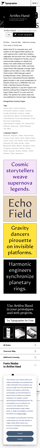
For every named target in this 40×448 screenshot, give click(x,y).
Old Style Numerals (26, 116)
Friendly (5, 113)
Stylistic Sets (29, 123)
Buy (9, 35)
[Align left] (17, 192)
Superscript (14, 126)
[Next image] (36, 17)
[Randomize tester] (33, 191)
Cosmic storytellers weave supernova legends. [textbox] (20, 177)
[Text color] (28, 192)
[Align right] (23, 192)
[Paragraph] (12, 192)
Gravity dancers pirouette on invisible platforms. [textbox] (20, 240)
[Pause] (36, 13)
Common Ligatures (19, 108)
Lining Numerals (8, 116)
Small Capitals (15, 121)
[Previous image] (4, 17)
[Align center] (20, 192)
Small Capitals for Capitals (12, 123)
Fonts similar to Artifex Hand (12, 45)
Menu (35, 3)
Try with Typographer (25, 35)
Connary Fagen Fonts (28, 31)
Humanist (21, 113)
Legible (27, 113)
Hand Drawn (13, 113)
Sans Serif (6, 121)
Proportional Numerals (22, 118)
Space (25, 162)
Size (12, 162)
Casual (5, 108)
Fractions (28, 111)
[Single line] (6, 192)
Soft (23, 123)
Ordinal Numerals (8, 118)
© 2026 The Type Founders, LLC (14, 445)
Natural (17, 116)
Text (4, 129)
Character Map (16, 42)
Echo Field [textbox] (21, 208)
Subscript (6, 126)
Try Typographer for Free (20, 320)
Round (33, 118)
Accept (20, 433)
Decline (20, 439)
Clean (10, 108)
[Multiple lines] (9, 192)
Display (22, 111)
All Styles (6, 42)
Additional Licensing (29, 42)
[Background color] (29, 192)
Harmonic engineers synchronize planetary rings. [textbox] (20, 276)
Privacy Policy (21, 414)
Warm (9, 129)
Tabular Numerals (25, 126)
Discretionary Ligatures (11, 111)
